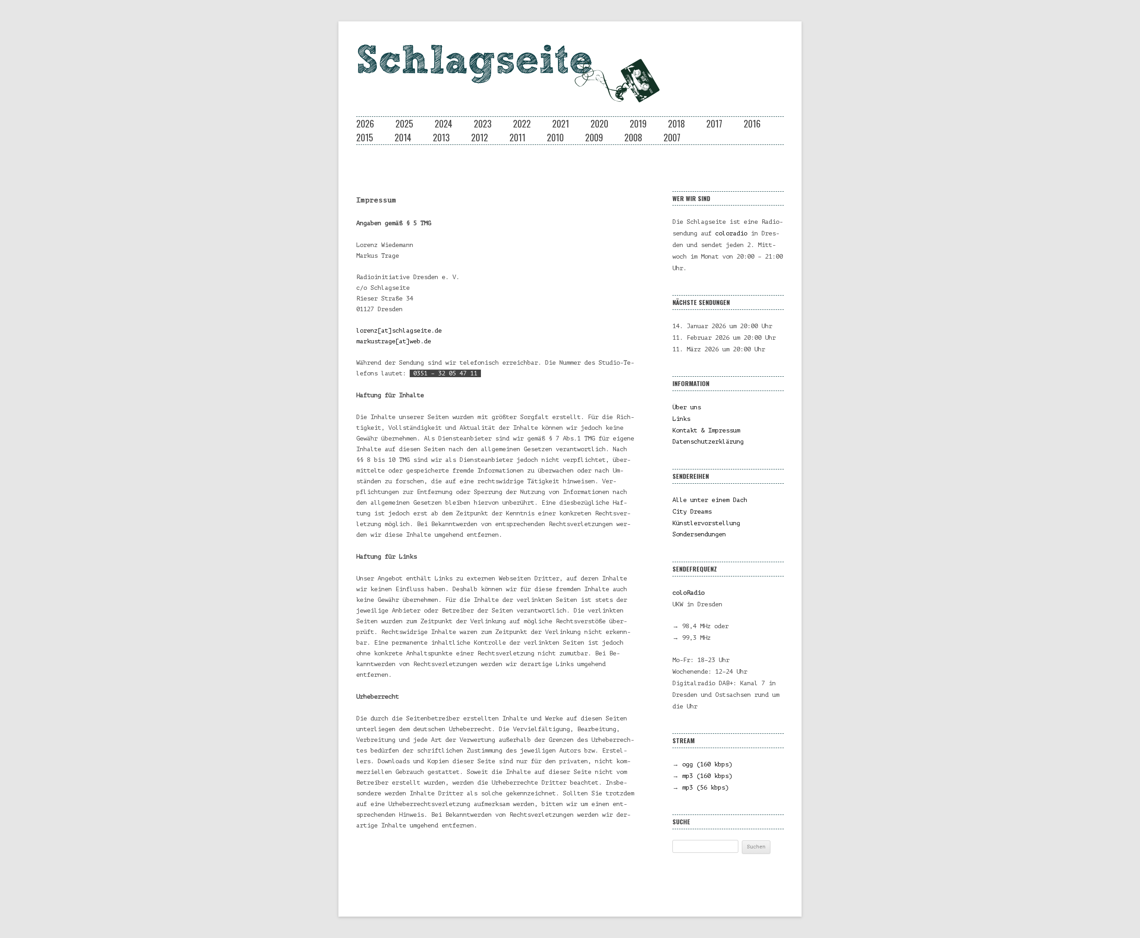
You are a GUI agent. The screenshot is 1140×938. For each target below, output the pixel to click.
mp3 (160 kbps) (707, 776)
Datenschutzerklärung (708, 441)
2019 (638, 123)
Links (681, 419)
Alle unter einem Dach (709, 500)
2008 (633, 137)
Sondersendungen (699, 534)
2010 (555, 137)
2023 (483, 123)
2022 (522, 123)
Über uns (686, 407)
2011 (517, 137)
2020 (599, 123)
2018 (676, 123)
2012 (479, 137)
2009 (594, 137)
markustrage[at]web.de (393, 341)
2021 (560, 123)
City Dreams (692, 511)
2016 (752, 123)
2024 (443, 123)
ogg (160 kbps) (707, 764)
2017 (714, 123)
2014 (403, 137)
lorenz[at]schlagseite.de (399, 330)
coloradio (731, 233)
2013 (441, 137)
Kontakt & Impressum (706, 430)
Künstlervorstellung (706, 523)
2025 (404, 123)
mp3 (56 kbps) (705, 787)
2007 (672, 137)
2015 (364, 137)
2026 (365, 123)
